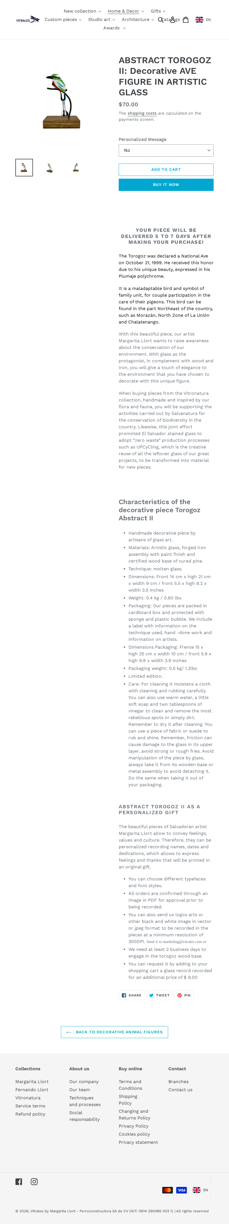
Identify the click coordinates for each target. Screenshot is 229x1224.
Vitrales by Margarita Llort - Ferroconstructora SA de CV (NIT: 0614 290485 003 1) (101, 1211)
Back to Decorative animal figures (119, 1032)
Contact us (180, 1089)
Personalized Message (142, 139)
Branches (178, 1081)
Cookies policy (134, 1134)
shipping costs (142, 113)
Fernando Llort (31, 1089)
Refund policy (30, 1114)
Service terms (30, 1106)
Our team (79, 1089)
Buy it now (166, 184)
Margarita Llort (32, 1081)
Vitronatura (27, 1097)
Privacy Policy (133, 1126)
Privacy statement (138, 1142)
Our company (84, 1081)
